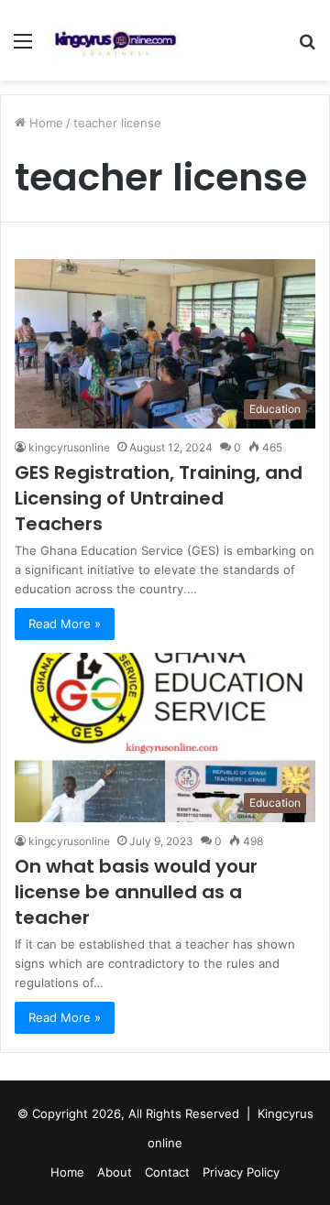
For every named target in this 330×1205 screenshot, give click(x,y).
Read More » (64, 623)
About (114, 1172)
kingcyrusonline (69, 447)
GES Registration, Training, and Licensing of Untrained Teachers (158, 498)
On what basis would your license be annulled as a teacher (136, 891)
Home (44, 122)
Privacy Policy (241, 1172)
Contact (167, 1172)
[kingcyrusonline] (115, 40)
